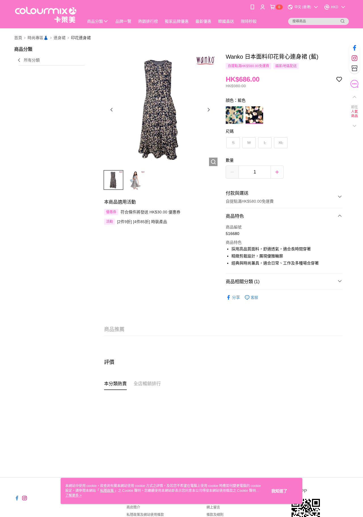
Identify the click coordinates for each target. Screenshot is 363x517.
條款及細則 (214, 515)
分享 (236, 297)
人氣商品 (354, 114)
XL (280, 142)
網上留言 (213, 507)
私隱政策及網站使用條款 (145, 515)
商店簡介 (133, 507)
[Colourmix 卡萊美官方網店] (45, 15)
